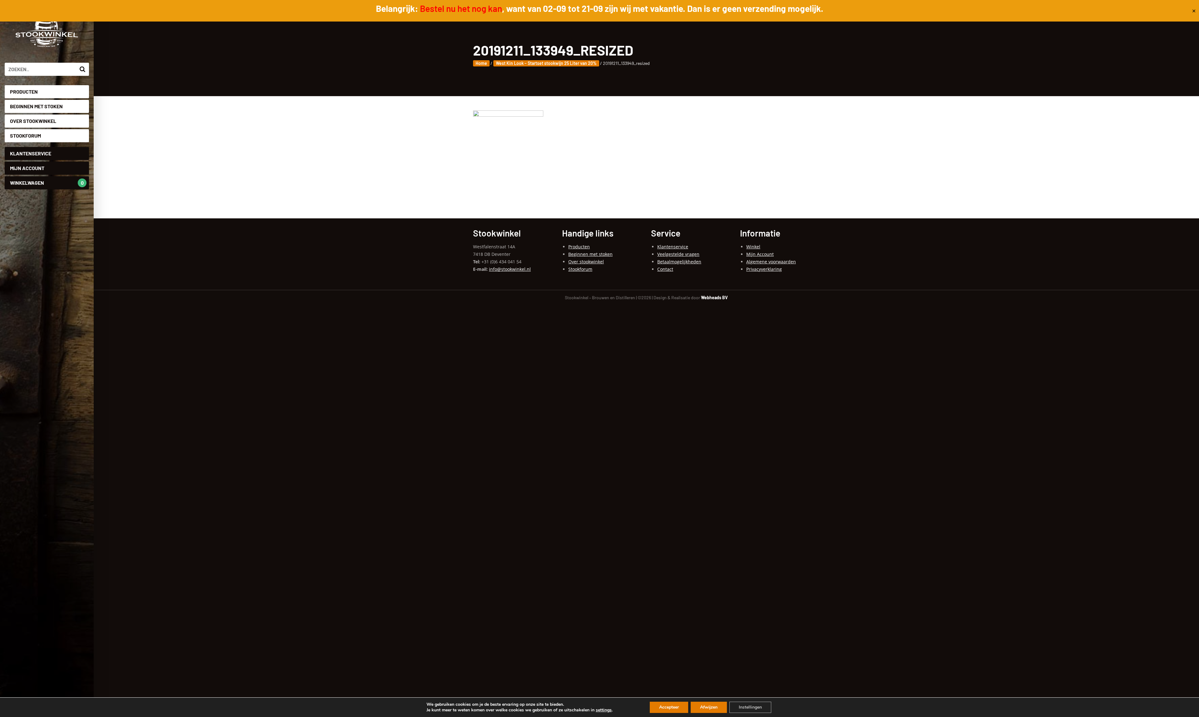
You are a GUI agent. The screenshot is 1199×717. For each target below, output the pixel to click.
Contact (665, 269)
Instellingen (750, 707)
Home (481, 63)
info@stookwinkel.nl (510, 269)
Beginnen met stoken (36, 106)
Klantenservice (30, 153)
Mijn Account (27, 168)
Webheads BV (714, 297)
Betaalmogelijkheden (679, 262)
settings (604, 710)
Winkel (753, 247)
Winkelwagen (47, 183)
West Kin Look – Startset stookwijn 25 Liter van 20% (546, 63)
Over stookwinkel (33, 121)
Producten (24, 92)
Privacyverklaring (764, 269)
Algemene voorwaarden (771, 262)
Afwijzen (709, 707)
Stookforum (25, 136)
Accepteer (669, 707)
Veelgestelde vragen (678, 254)
